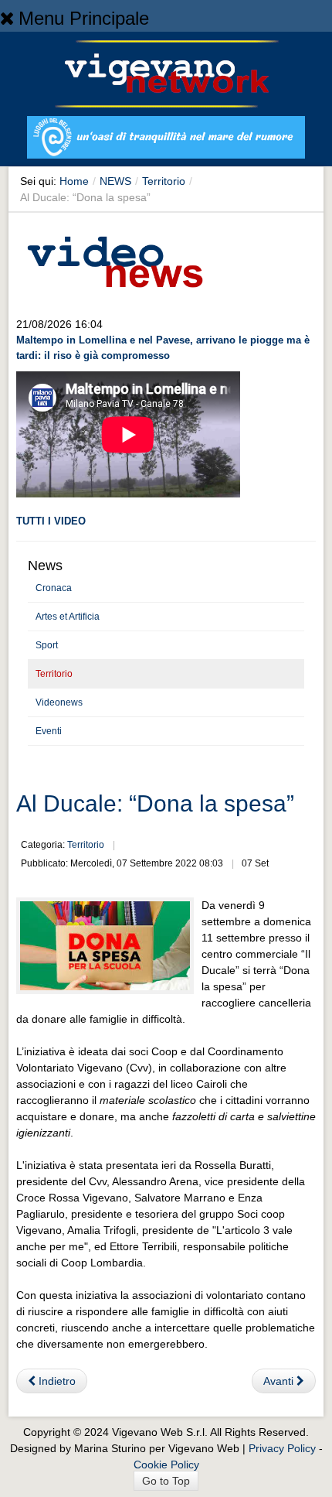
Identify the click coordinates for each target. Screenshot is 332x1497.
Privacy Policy (282, 1448)
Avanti (279, 1381)
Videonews (59, 702)
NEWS (115, 181)
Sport (47, 645)
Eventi (49, 731)
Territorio (163, 181)
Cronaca (54, 588)
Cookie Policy (166, 1464)
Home (74, 181)
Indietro (56, 1381)
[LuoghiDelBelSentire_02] (166, 140)
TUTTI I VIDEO (51, 521)
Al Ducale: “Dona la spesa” (155, 803)
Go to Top (166, 1481)
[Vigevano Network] (166, 74)
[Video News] (114, 259)
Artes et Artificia (68, 616)
